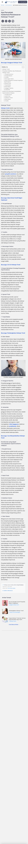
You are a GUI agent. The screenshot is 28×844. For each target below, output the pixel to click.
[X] (9, 21)
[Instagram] (6, 21)
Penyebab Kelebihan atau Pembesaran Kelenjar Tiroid (11, 71)
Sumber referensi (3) (8, 590)
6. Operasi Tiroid (7, 83)
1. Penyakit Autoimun (8, 74)
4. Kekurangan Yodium (9, 78)
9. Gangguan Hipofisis (8, 88)
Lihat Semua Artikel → (14, 624)
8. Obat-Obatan (7, 86)
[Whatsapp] (3, 21)
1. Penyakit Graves (8, 94)
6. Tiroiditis (6, 100)
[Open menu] (2, 2)
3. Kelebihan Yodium (8, 97)
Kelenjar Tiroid (6, 69)
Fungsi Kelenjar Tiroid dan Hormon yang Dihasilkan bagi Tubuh (17, 618)
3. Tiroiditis (6, 77)
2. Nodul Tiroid (7, 96)
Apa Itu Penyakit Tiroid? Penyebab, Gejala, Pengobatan (17, 602)
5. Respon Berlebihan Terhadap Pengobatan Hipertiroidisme (13, 81)
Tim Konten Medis (11, 588)
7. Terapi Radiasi (7, 85)
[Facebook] (13, 21)
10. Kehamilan (7, 89)
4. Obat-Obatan (7, 99)
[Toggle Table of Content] (22, 67)
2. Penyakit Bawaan (8, 75)
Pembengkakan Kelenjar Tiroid (16, 610)
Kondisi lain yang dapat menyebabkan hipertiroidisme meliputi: (11, 92)
